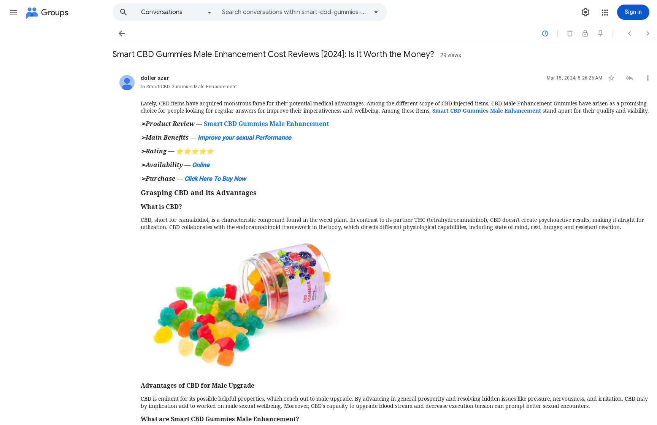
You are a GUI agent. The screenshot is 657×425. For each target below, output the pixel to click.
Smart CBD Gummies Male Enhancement (266, 123)
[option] (177, 12)
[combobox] (295, 12)
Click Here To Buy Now (215, 178)
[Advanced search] (376, 12)
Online (200, 165)
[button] (14, 12)
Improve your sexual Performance (244, 137)
